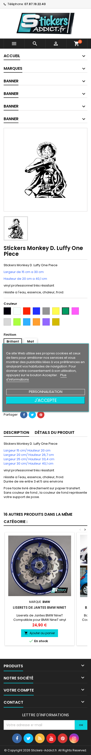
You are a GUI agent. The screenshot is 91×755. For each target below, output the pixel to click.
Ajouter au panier (39, 633)
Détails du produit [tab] (54, 432)
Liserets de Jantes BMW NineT (39, 607)
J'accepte (45, 400)
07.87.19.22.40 (35, 4)
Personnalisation (45, 391)
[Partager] (23, 414)
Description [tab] (16, 432)
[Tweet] (32, 414)
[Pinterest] (40, 414)
